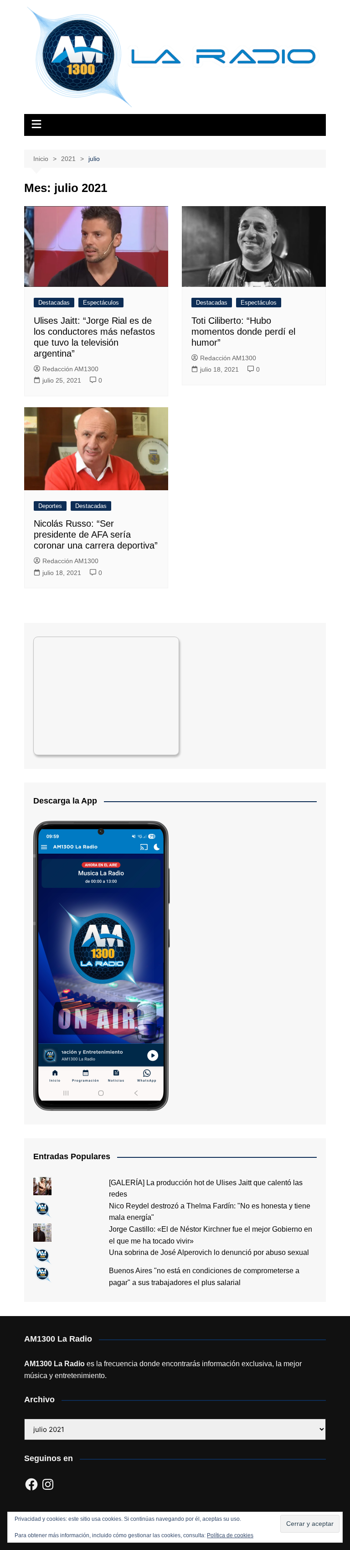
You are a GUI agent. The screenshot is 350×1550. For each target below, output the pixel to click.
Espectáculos (101, 302)
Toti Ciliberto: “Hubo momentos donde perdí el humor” (243, 331)
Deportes (50, 506)
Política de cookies (230, 1535)
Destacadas (54, 302)
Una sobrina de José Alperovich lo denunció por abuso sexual (209, 1252)
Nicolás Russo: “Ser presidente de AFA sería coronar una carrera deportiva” (96, 534)
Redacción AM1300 (70, 369)
